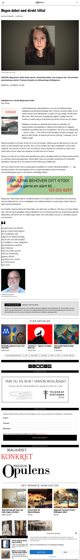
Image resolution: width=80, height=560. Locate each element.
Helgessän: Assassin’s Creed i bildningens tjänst (64, 511)
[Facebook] (30, 366)
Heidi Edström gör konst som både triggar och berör (12, 511)
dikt (26, 355)
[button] (76, 533)
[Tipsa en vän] (38, 366)
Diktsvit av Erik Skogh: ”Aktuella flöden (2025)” (19, 551)
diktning (44, 355)
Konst (4, 515)
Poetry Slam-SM (69, 355)
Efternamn (7, 428)
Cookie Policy (52, 556)
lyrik (52, 355)
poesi (58, 355)
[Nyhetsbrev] (49, 366)
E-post (6, 418)
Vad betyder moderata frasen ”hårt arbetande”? (13, 347)
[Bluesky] (42, 366)
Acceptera (41, 552)
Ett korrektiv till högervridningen (34, 511)
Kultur (3, 16)
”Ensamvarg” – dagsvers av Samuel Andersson (39, 347)
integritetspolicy (42, 434)
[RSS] (46, 366)
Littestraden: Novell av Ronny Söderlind (64, 347)
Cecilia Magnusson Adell (14, 355)
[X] (34, 366)
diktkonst (34, 355)
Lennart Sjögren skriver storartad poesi (19, 541)
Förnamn (6, 423)
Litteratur (9, 16)
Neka (65, 552)
